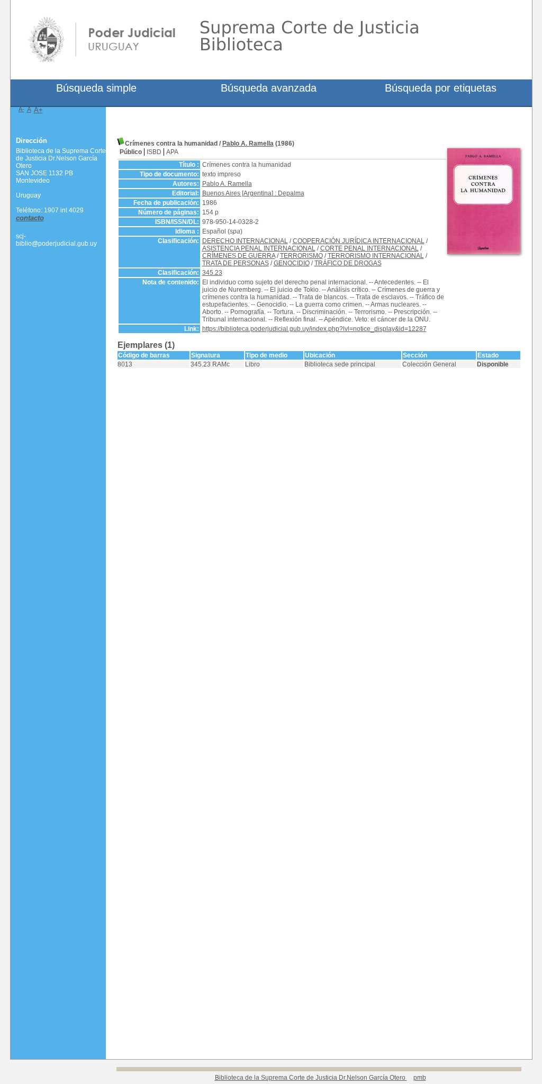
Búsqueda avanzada (269, 88)
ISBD (154, 152)
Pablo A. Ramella (248, 143)
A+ (38, 110)
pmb (419, 1077)
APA (172, 152)
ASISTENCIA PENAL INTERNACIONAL (258, 248)
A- (21, 109)
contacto (30, 218)
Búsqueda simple (96, 88)
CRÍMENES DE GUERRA (238, 255)
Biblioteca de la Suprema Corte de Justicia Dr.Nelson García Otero (311, 1077)
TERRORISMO (301, 255)
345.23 (212, 272)
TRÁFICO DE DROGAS (348, 263)
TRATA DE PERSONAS (235, 263)
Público (131, 152)
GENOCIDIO (292, 263)
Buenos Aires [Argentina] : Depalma (253, 193)
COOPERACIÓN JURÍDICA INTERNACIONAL (358, 241)
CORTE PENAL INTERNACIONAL (369, 248)
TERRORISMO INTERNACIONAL (376, 255)
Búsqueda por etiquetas (440, 88)
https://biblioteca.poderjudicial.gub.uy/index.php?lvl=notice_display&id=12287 (314, 329)
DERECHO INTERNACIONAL (245, 241)
